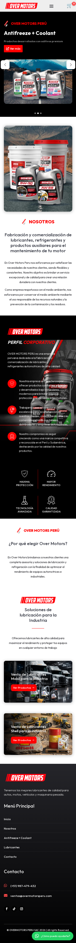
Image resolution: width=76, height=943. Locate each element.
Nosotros (10, 828)
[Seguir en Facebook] (7, 909)
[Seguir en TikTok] (14, 909)
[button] (35, 113)
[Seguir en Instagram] (21, 909)
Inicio (7, 819)
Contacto (10, 856)
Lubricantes (11, 847)
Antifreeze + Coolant (17, 838)
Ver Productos (22, 687)
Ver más (15, 48)
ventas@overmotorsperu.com (31, 896)
